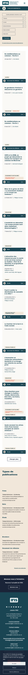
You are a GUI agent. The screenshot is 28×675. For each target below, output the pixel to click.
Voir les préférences (14, 671)
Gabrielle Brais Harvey (10, 403)
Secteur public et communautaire (10, 178)
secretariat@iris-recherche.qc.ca (14, 623)
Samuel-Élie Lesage (10, 371)
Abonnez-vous (14, 587)
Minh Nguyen (18, 272)
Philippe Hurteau (18, 197)
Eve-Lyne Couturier (18, 92)
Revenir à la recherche (20, 568)
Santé (7, 279)
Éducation (8, 111)
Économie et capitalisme (12, 175)
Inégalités (16, 111)
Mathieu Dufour (9, 437)
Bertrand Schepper (18, 164)
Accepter (14, 663)
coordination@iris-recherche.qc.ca (14, 647)
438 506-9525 (14, 633)
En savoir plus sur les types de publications (12, 43)
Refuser (14, 667)
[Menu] (24, 3)
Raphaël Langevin (18, 437)
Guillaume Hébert (9, 270)
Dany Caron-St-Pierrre (10, 435)
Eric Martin (16, 59)
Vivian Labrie (18, 329)
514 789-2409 (14, 617)
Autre (7, 77)
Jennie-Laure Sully (9, 272)
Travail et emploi (10, 347)
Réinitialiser (7, 38)
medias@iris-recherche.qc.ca (14, 635)
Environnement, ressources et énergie (13, 412)
